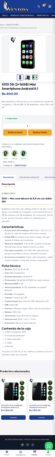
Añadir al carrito (15, 132)
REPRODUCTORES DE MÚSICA (22, 15)
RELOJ (5, 15)
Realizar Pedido (40, 132)
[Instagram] (27, 445)
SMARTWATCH (43, 15)
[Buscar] (39, 7)
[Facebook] (22, 445)
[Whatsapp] (33, 445)
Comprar (13, 417)
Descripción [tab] (8, 177)
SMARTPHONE (12, 25)
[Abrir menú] (50, 7)
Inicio (2, 25)
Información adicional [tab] (29, 177)
